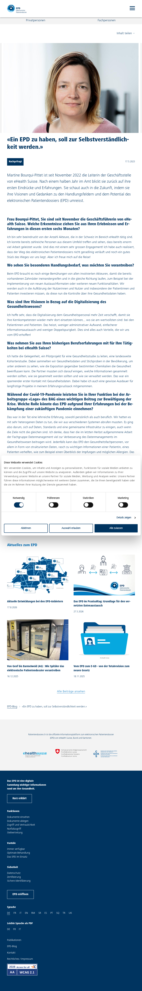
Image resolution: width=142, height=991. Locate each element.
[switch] (54, 505)
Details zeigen (124, 517)
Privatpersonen (35, 20)
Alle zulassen (116, 528)
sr (39, 913)
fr (15, 913)
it (20, 913)
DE (8, 929)
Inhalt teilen (124, 33)
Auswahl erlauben (71, 528)
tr (64, 913)
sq (57, 913)
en (26, 913)
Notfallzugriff (14, 829)
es (46, 913)
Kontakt (11, 953)
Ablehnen (26, 528)
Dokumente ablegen (18, 821)
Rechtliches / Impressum (20, 959)
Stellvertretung (15, 832)
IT (20, 929)
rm (33, 913)
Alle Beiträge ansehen (71, 691)
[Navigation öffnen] (132, 8)
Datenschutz (13, 873)
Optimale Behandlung (18, 853)
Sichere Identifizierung (18, 881)
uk (70, 913)
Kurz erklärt (19, 798)
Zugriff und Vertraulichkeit (21, 825)
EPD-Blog (12, 706)
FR (14, 929)
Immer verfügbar (16, 849)
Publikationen (14, 940)
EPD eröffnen (20, 894)
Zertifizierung (14, 877)
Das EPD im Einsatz (17, 857)
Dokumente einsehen (18, 817)
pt (51, 913)
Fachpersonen (107, 20)
